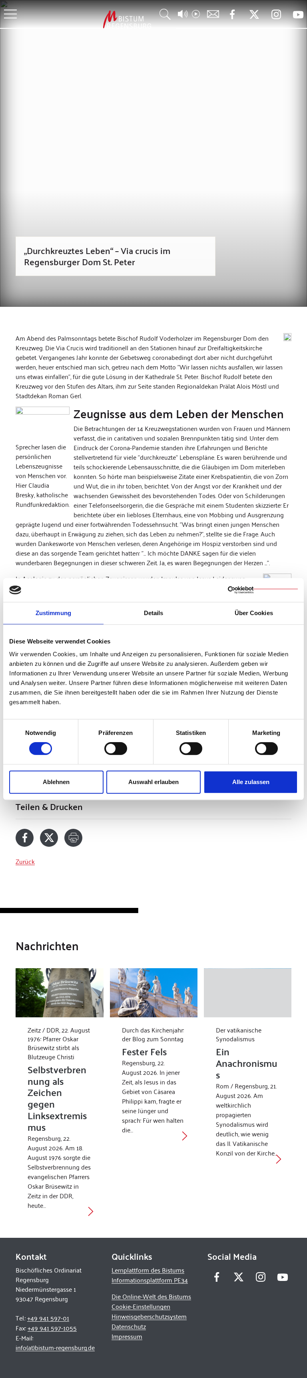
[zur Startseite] (85, 19)
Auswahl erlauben (153, 781)
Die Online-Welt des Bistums (151, 1296)
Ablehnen (56, 781)
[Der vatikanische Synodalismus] (247, 992)
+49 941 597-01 (48, 1318)
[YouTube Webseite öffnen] (298, 14)
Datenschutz (129, 1326)
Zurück (25, 861)
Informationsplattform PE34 (150, 1280)
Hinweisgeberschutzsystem (149, 1316)
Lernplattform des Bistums (148, 1270)
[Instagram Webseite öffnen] (276, 15)
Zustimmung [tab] (53, 613)
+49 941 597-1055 (52, 1328)
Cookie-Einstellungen (141, 1306)
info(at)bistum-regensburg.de (55, 1347)
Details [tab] (153, 613)
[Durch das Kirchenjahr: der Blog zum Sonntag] (153, 992)
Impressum (127, 1336)
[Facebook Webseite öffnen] (232, 15)
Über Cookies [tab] (254, 613)
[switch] (115, 748)
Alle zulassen (250, 781)
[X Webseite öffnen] (254, 15)
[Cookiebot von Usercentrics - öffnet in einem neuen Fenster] (263, 590)
